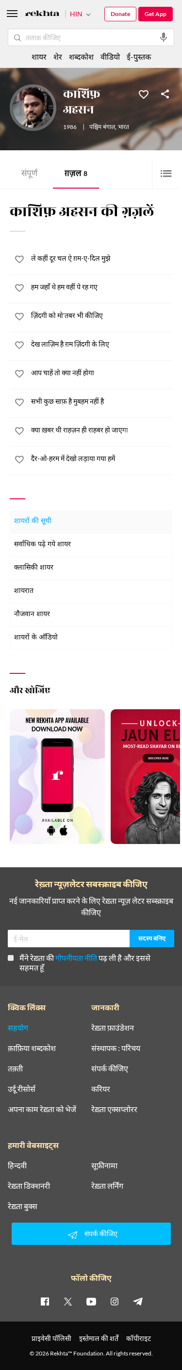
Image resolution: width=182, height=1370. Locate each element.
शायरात (23, 591)
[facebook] (44, 1301)
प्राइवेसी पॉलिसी (51, 1338)
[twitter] (68, 1301)
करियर (100, 1089)
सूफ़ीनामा (104, 1165)
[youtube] (91, 1301)
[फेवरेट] (143, 93)
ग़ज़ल (76, 174)
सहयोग (18, 1028)
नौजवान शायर (32, 614)
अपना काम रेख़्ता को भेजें (42, 1109)
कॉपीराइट (138, 1338)
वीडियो (110, 56)
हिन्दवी (17, 1165)
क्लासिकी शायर (33, 568)
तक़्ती (15, 1068)
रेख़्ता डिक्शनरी (29, 1186)
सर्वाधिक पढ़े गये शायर (42, 544)
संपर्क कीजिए (109, 1068)
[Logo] (42, 15)
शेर (57, 56)
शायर (39, 56)
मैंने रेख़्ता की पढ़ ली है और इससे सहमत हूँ (84, 962)
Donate (120, 13)
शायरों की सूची (32, 521)
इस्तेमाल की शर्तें (98, 1338)
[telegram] (138, 1301)
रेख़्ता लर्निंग (107, 1186)
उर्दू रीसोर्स (21, 1089)
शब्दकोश (81, 56)
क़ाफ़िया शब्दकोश (32, 1048)
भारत (123, 127)
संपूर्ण (29, 174)
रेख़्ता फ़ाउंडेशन (112, 1028)
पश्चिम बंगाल (102, 127)
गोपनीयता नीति (76, 957)
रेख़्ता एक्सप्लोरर (114, 1109)
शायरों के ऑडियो (36, 637)
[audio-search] (163, 37)
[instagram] (114, 1301)
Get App (155, 13)
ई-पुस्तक (139, 56)
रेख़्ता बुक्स (22, 1206)
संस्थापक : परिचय (115, 1048)
